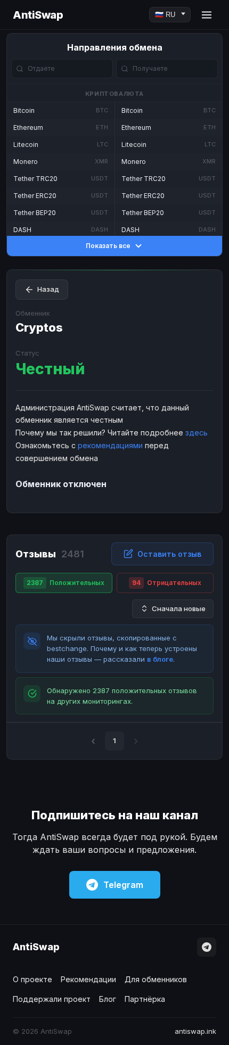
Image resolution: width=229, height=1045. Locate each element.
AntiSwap (38, 15)
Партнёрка (145, 998)
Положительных (65, 583)
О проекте (32, 979)
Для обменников (156, 979)
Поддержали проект (52, 998)
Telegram (123, 884)
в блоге (160, 659)
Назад (48, 289)
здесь (196, 432)
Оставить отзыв (169, 553)
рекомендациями (110, 445)
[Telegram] (206, 947)
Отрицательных (166, 583)
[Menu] (206, 14)
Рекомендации (88, 979)
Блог (107, 998)
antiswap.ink (195, 1031)
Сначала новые (179, 608)
